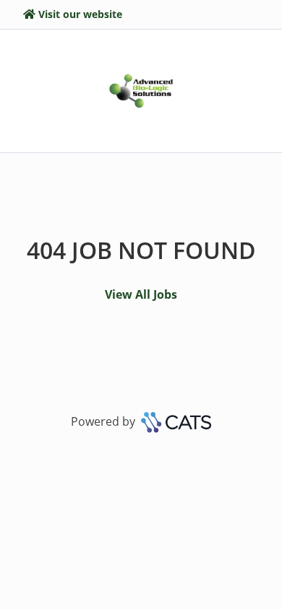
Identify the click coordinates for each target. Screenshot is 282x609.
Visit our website (80, 14)
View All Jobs (141, 294)
